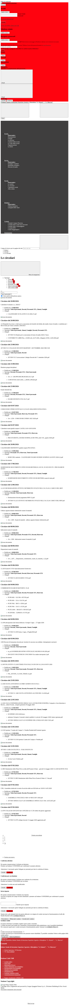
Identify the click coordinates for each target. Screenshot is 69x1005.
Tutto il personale (14, 286)
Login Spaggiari (47, 45)
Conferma (9, 100)
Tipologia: (7, 309)
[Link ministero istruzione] (9, 3)
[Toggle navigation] (15, 110)
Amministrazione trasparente (12, 975)
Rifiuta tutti (15, 919)
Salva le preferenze (15, 937)
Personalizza (4, 919)
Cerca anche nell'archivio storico (12, 296)
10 (5, 843)
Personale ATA (13, 284)
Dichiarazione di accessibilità (12, 968)
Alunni (11, 279)
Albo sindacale (12, 287)
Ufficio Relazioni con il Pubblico (13, 966)
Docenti (11, 281)
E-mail (19, 42)
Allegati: (6, 311)
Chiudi (3, 55)
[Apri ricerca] (54, 110)
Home (6, 250)
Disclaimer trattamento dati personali (11, 989)
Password (20, 16)
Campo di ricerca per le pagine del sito (11, 248)
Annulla (3, 100)
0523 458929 (10, 952)
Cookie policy (8, 962)
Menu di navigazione (33, 274)
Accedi (3, 5)
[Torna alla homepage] (34, 102)
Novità (6, 251)
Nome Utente (21, 14)
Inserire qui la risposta (22, 904)
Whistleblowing (8, 971)
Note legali (7, 963)
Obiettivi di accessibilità (11, 970)
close (2, 118)
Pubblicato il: (8, 307)
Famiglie (11, 282)
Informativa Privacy (10, 965)
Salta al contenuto (6, 1)
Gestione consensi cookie (11, 973)
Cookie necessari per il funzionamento (12, 932)
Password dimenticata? (7, 19)
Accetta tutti (28, 919)
